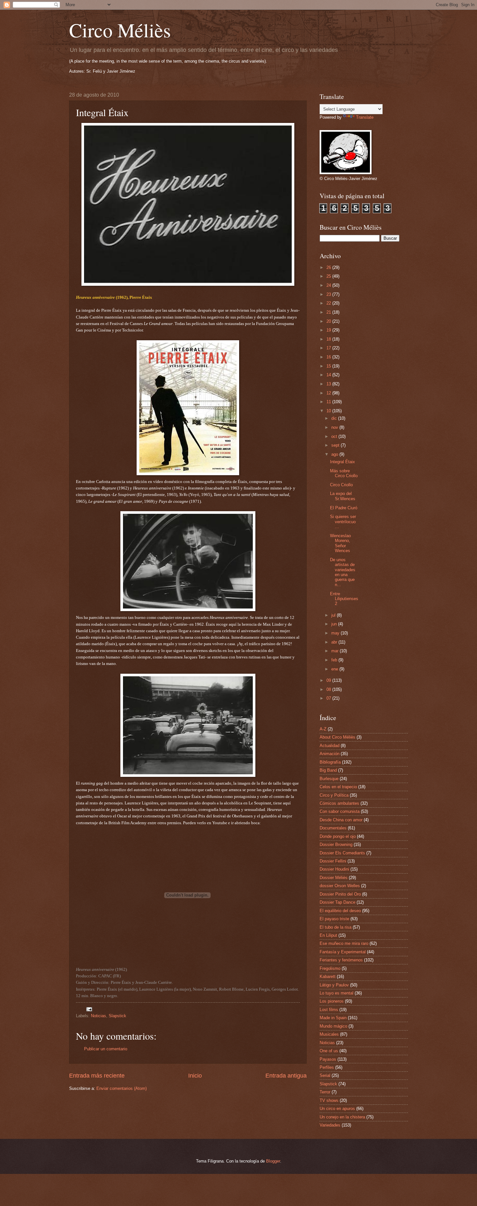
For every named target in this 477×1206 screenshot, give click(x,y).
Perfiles (327, 1067)
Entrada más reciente (97, 1075)
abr (334, 642)
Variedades (330, 1125)
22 (329, 303)
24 (329, 285)
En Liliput (328, 935)
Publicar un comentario (105, 1048)
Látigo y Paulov (334, 985)
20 (329, 321)
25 (329, 276)
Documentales (333, 828)
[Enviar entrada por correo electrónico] (88, 1009)
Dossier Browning (336, 844)
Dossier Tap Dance (337, 902)
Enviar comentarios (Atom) (121, 1088)
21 (329, 312)
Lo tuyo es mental (336, 993)
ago (335, 454)
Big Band (328, 770)
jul (334, 615)
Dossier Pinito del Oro (340, 894)
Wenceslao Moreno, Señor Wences (340, 543)
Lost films (329, 1009)
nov (335, 427)
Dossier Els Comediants (342, 852)
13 (329, 383)
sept (336, 445)
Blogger (273, 1161)
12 (329, 393)
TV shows (329, 1100)
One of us (329, 1050)
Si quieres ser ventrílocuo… (343, 521)
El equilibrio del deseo (340, 910)
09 (329, 680)
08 (329, 689)
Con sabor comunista (340, 811)
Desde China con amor (341, 819)
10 (329, 410)
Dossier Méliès (334, 877)
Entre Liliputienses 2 (344, 598)
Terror (325, 1092)
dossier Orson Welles (340, 885)
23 (329, 294)
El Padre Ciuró (343, 507)
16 (329, 357)
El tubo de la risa (335, 927)
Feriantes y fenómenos (341, 960)
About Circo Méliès (337, 737)
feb (334, 659)
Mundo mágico (333, 1026)
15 (329, 366)
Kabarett (328, 976)
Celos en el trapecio (338, 786)
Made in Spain (333, 1017)
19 (329, 330)
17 (329, 347)
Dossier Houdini (334, 869)
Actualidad (329, 745)
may (336, 633)
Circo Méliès (120, 30)
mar (335, 650)
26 (329, 267)
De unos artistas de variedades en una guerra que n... (342, 572)
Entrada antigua (286, 1075)
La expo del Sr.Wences (342, 496)
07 (329, 698)
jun (334, 623)
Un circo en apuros (337, 1108)
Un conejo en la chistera (342, 1117)
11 (329, 401)
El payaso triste (334, 918)
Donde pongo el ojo (338, 836)
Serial (325, 1075)
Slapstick (117, 1015)
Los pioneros (332, 1001)
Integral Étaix (342, 461)
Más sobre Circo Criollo (344, 473)
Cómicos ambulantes (339, 803)
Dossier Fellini (333, 861)
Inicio (195, 1075)
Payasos (328, 1059)
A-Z (323, 729)
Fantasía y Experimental (343, 951)
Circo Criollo (341, 484)
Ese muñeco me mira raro (344, 943)
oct (334, 436)
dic (334, 418)
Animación (329, 753)
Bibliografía (330, 762)
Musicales (329, 1034)
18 (329, 339)
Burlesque (329, 778)
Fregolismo (330, 968)
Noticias (98, 1015)
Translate (364, 117)
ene (335, 669)
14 (329, 374)
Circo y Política (334, 795)
